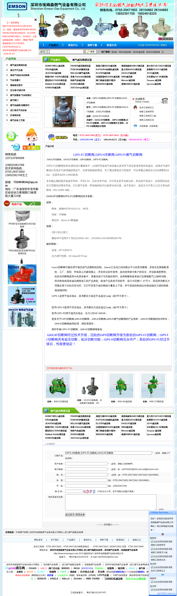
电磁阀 (52, 571)
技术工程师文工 (146, 107)
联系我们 (120, 540)
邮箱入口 (137, 540)
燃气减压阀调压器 (18, 65)
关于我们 (55, 540)
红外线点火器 (87, 571)
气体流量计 (15, 80)
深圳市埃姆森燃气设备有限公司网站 (46, 532)
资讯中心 (73, 45)
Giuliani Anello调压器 (55, 84)
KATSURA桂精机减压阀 (107, 69)
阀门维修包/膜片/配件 (106, 80)
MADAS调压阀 (153, 52)
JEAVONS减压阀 (53, 73)
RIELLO (65, 579)
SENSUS (41, 578)
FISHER (32, 568)
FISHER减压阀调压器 (81, 66)
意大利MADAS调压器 (131, 69)
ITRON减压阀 (51, 69)
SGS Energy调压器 (80, 87)
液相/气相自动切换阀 (19, 75)
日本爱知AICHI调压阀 (157, 77)
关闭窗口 (108, 524)
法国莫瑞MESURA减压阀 (108, 77)
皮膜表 (20, 572)
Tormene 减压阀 (154, 80)
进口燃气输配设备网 (73, 532)
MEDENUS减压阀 (104, 84)
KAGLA (54, 578)
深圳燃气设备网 (50, 564)
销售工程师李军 (146, 111)
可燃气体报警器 (120, 575)
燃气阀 (142, 568)
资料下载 (92, 45)
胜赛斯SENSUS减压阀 (157, 69)
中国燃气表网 (22, 532)
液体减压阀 (81, 575)
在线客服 (143, 126)
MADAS (66, 568)
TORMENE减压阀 (114, 578)
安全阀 (101, 571)
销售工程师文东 (146, 120)
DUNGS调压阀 (77, 84)
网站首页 (38, 540)
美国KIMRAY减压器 (130, 84)
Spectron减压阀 (154, 84)
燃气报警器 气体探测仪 (20, 95)
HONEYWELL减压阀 (54, 66)
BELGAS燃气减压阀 (80, 73)
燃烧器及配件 (16, 85)
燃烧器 (73, 572)
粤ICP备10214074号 (78, 557)
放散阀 (110, 568)
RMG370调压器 (156, 401)
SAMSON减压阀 (52, 87)
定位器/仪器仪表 (17, 90)
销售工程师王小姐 (147, 116)
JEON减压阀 (139, 52)
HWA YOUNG (93, 578)
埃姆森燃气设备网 (93, 564)
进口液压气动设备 (18, 110)
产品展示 (53, 45)
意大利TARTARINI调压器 (159, 66)
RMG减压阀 (126, 77)
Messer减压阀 (128, 80)
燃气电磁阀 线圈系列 (19, 105)
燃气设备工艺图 (17, 120)
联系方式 (112, 45)
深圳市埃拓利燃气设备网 (116, 564)
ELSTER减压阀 (103, 73)
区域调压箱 (15, 115)
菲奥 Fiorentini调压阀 (81, 77)
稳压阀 (121, 568)
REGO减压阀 (125, 52)
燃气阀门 (14, 100)
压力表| (9, 572)
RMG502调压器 (60, 401)
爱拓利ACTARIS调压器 (56, 80)
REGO (77, 568)
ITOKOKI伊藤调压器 (80, 69)
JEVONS (77, 579)
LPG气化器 (103, 575)
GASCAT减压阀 (128, 73)
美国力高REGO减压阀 (106, 66)
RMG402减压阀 (124, 401)
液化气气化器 (16, 70)
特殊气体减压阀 (78, 80)
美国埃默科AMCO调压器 (132, 66)
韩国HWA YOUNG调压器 (56, 77)
